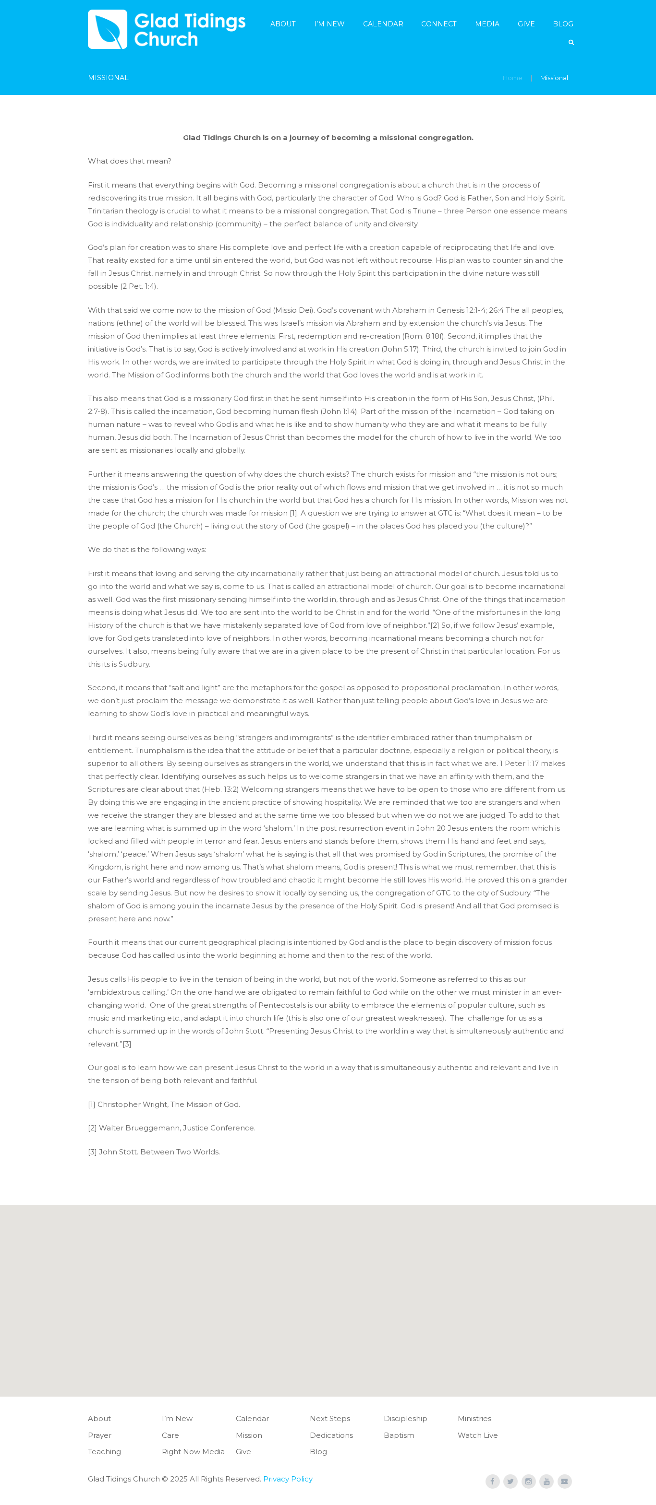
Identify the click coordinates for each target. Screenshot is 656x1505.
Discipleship (405, 1418)
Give (526, 24)
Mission (249, 1435)
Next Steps (330, 1418)
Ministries (474, 1418)
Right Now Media (193, 1451)
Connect (439, 24)
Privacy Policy (288, 1478)
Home (512, 78)
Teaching (104, 1451)
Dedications (331, 1435)
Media (487, 24)
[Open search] (572, 42)
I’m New (329, 24)
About (283, 24)
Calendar (383, 24)
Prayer (99, 1435)
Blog (563, 24)
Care (170, 1435)
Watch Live (478, 1435)
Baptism (399, 1435)
